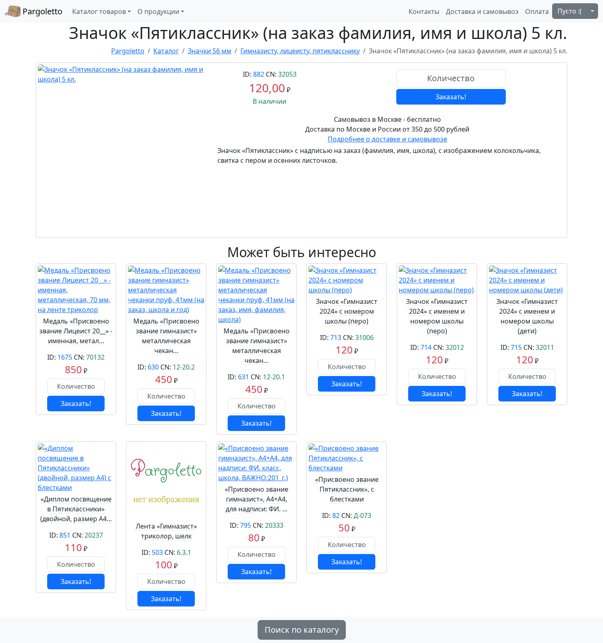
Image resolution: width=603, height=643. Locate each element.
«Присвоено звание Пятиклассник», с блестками (347, 489)
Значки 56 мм (209, 50)
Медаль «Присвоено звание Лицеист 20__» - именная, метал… (75, 331)
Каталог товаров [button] (99, 11)
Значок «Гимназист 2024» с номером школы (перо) (346, 311)
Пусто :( (569, 11)
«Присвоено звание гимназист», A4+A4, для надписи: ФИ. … (256, 499)
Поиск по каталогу (302, 629)
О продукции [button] (158, 11)
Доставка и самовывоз (482, 11)
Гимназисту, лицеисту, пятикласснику (300, 50)
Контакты (424, 11)
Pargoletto (41, 11)
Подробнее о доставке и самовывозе (387, 139)
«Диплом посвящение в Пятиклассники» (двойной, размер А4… (76, 509)
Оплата (537, 11)
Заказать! (451, 96)
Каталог (166, 50)
